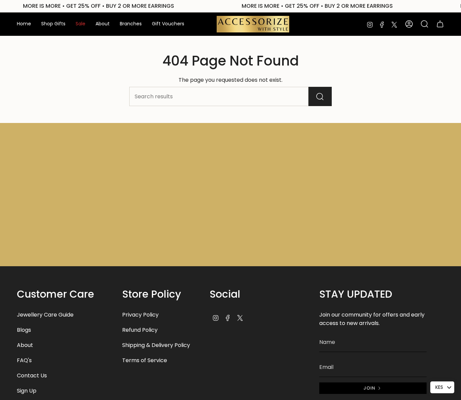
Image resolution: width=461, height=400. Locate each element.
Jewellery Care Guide (45, 315)
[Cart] (440, 24)
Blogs (24, 330)
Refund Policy (140, 330)
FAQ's (24, 360)
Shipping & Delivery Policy (156, 345)
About (25, 345)
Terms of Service (144, 360)
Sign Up (26, 391)
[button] (53, 24)
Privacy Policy (140, 315)
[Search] (320, 96)
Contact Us (32, 375)
